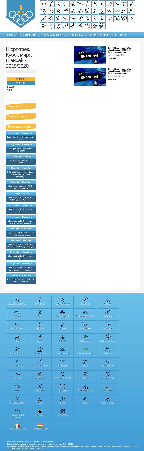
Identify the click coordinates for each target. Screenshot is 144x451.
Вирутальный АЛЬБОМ (56, 34)
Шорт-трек (112, 58)
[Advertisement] (55, 88)
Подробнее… (39, 448)
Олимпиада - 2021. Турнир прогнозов (94, 34)
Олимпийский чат (30, 34)
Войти (122, 34)
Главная (12, 34)
